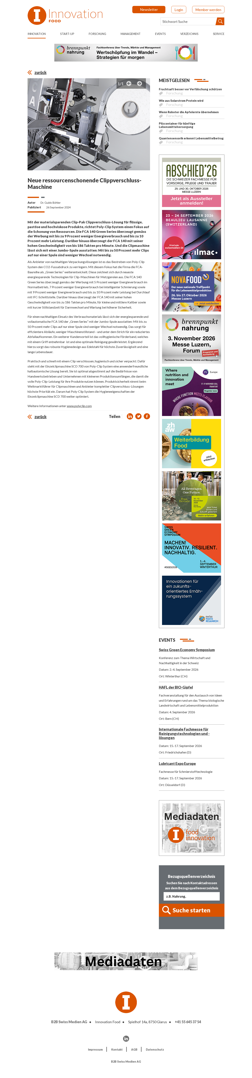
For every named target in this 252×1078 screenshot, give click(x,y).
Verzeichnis (189, 33)
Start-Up (67, 33)
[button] (130, 416)
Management (131, 33)
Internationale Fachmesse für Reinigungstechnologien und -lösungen (184, 733)
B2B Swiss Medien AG (69, 1022)
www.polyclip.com (79, 406)
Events (160, 33)
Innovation (37, 33)
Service (218, 33)
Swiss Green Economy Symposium (187, 650)
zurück (40, 72)
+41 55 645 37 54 (188, 1022)
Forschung (97, 33)
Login (178, 9)
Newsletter (149, 9)
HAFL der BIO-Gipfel (176, 687)
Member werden (208, 9)
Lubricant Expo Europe (177, 763)
